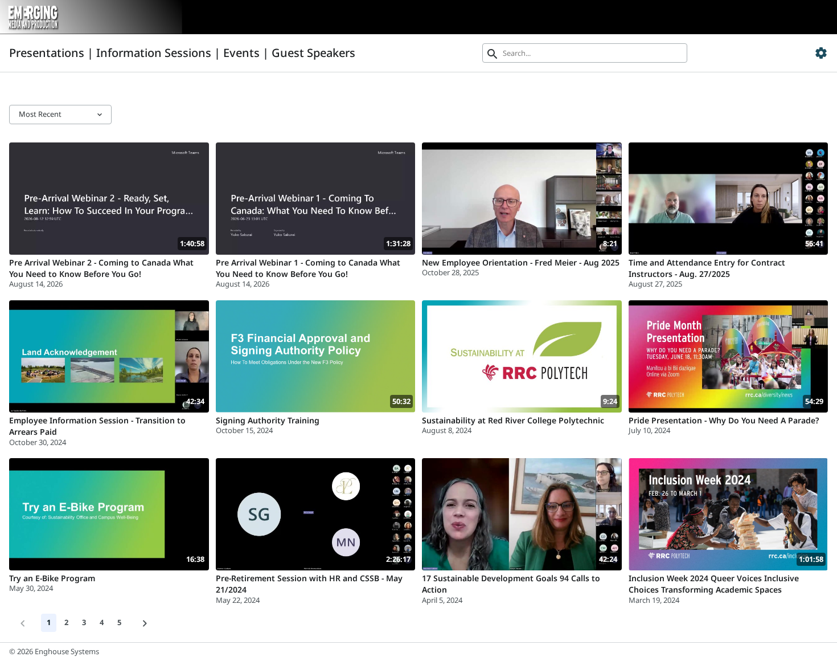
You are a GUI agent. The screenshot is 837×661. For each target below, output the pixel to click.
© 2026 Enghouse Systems (54, 651)
